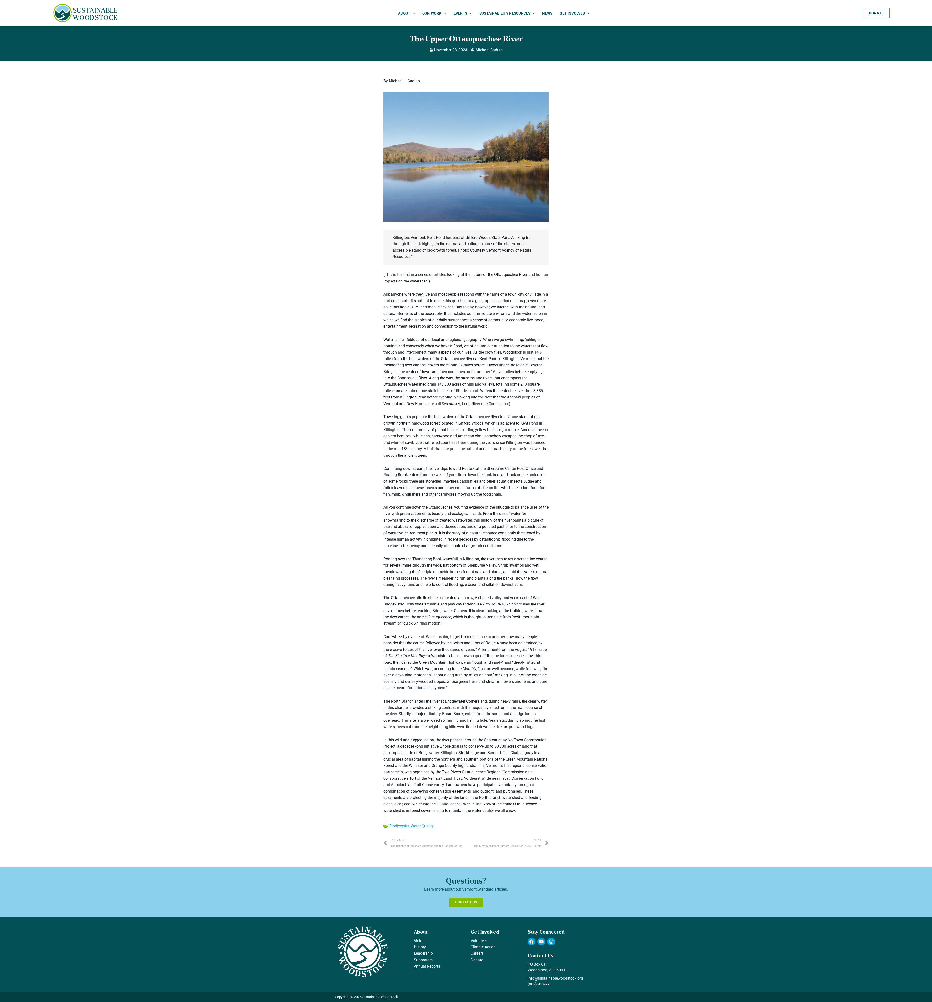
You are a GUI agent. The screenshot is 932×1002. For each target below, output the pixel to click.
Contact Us (540, 955)
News (547, 13)
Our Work (431, 13)
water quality (422, 826)
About (404, 13)
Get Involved (572, 13)
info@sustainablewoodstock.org (555, 978)
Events (460, 13)
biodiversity (399, 826)
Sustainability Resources (504, 13)
